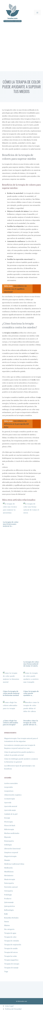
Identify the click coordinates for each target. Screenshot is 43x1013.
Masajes (7, 860)
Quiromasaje (9, 902)
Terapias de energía (11, 964)
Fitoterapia (8, 822)
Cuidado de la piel (10, 814)
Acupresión (8, 787)
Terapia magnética (11, 960)
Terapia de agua (10, 933)
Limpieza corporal (11, 852)
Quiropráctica (9, 906)
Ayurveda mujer (10, 810)
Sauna (6, 921)
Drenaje (7, 818)
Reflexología (9, 910)
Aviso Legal (9, 1006)
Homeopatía (9, 841)
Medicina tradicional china (14, 864)
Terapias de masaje (11, 967)
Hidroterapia (9, 829)
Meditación (8, 868)
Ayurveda (7, 802)
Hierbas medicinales (11, 833)
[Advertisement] (21, 48)
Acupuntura (8, 791)
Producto (7, 898)
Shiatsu (7, 925)
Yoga (6, 971)
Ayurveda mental (10, 806)
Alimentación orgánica (12, 795)
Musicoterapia (9, 879)
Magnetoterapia (10, 856)
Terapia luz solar (10, 956)
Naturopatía (9, 883)
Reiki (6, 914)
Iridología (8, 845)
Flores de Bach (9, 825)
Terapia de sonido (11, 948)
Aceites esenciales (11, 783)
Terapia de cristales (11, 941)
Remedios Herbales (11, 918)
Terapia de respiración (12, 944)
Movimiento (8, 875)
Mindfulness (8, 871)
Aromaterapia (9, 799)
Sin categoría (9, 929)
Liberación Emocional (12, 848)
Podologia (8, 895)
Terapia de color (10, 937)
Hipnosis (7, 837)
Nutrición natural (11, 887)
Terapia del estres (11, 952)
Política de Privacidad (13, 1009)
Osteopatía (8, 891)
